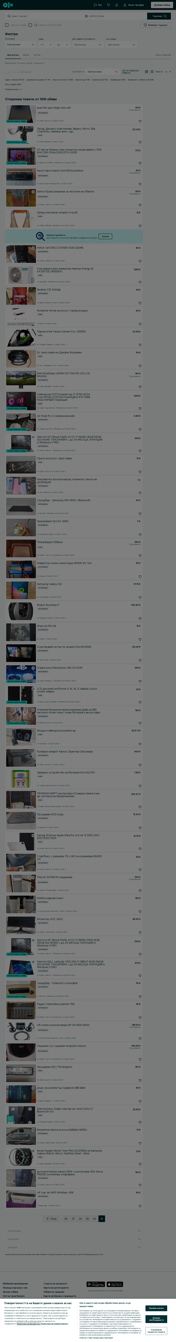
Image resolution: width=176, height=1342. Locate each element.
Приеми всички (156, 1308)
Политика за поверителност (54, 1324)
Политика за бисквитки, (29, 1324)
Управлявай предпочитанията (156, 1331)
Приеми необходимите (156, 1319)
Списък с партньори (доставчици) (96, 1338)
